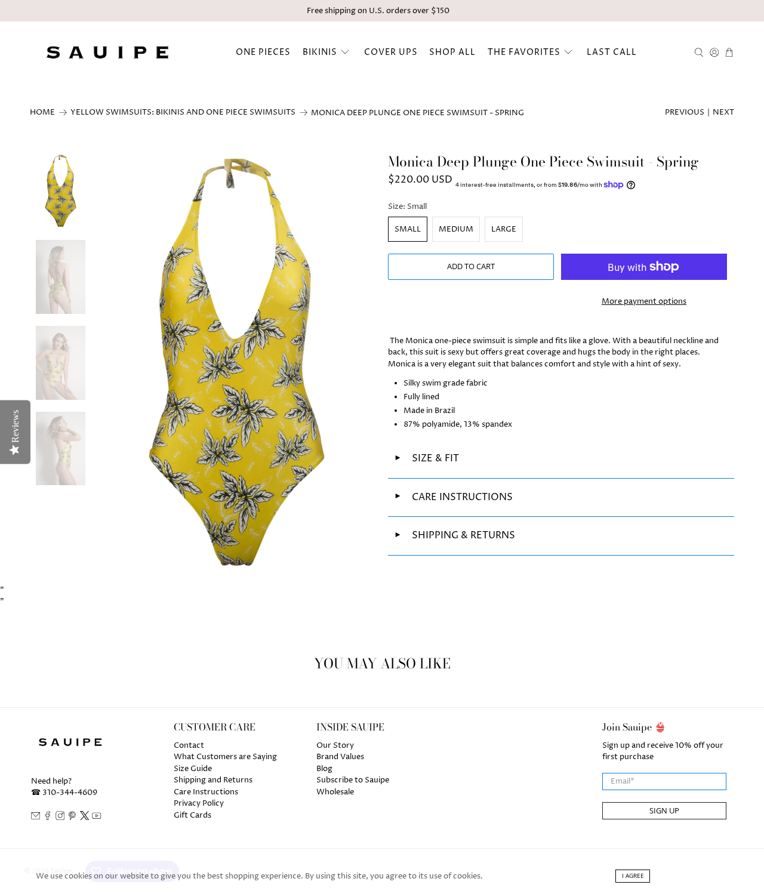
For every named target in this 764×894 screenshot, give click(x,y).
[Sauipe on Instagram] (60, 817)
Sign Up (664, 810)
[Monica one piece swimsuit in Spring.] (237, 363)
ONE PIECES (263, 52)
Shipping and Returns (213, 780)
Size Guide (193, 768)
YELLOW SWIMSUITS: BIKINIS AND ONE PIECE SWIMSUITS (182, 112)
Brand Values (340, 756)
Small (408, 229)
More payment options (644, 301)
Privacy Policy (199, 803)
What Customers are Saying (225, 756)
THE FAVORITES (524, 52)
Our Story (335, 745)
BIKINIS (320, 52)
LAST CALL (612, 52)
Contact (189, 745)
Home (42, 112)
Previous (684, 112)
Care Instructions (206, 792)
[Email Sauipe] (36, 817)
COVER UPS (391, 52)
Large (503, 229)
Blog (324, 768)
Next (723, 112)
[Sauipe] (106, 52)
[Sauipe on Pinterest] (72, 817)
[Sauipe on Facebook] (48, 817)
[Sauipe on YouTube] (96, 817)
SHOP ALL (452, 52)
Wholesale (335, 792)
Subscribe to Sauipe (352, 780)
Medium (456, 229)
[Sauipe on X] (85, 817)
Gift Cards (192, 815)
